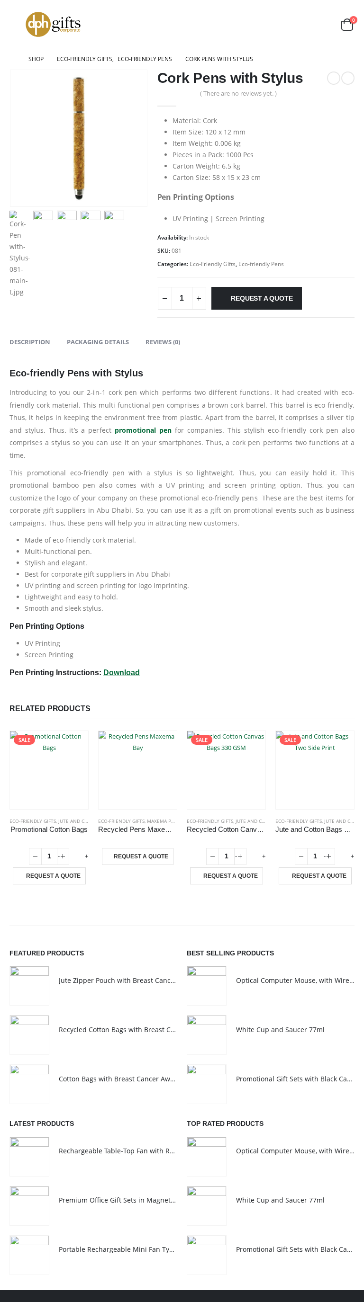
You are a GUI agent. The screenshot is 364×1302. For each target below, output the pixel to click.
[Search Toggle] (324, 24)
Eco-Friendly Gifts (213, 264)
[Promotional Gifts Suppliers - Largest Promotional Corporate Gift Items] (53, 24)
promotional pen (143, 430)
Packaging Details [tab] (98, 342)
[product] (138, 770)
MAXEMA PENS (163, 821)
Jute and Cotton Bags (86, 821)
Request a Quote (261, 298)
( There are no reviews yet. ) (238, 93)
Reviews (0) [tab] (163, 342)
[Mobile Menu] (16, 24)
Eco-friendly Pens (261, 264)
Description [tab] (29, 342)
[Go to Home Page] (12, 59)
